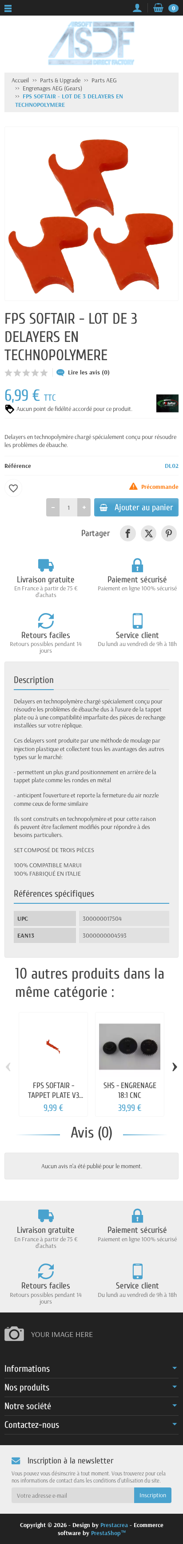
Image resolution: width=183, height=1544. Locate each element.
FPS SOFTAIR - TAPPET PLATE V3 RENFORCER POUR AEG (53, 1100)
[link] (127, 533)
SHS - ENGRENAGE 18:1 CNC (129, 1090)
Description (34, 679)
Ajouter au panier (144, 507)
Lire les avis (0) (89, 372)
